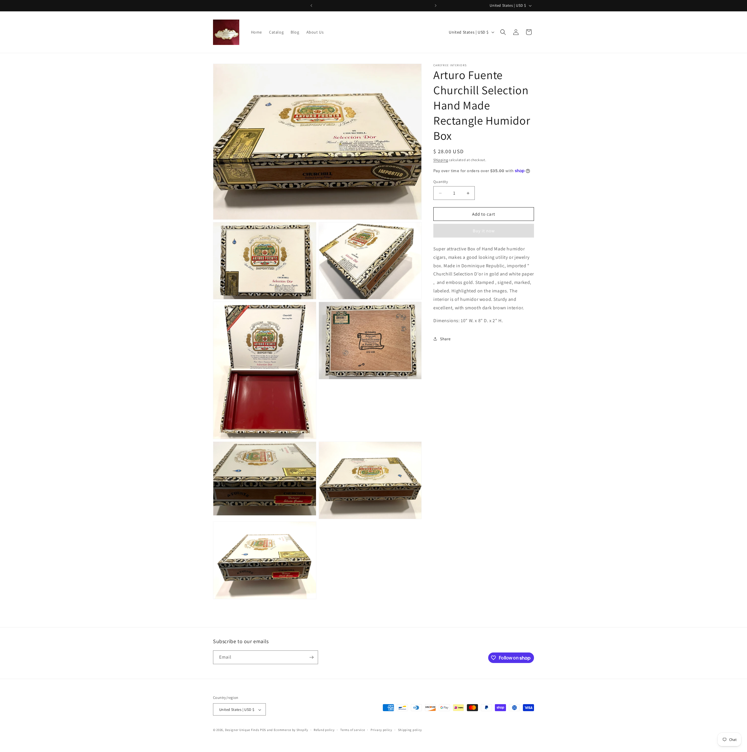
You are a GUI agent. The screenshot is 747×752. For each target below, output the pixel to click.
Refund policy (324, 730)
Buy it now (484, 230)
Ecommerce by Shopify (291, 730)
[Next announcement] (435, 5)
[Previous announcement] (311, 5)
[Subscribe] (311, 657)
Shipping (440, 160)
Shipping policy (410, 730)
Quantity (440, 181)
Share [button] (445, 338)
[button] (503, 32)
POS (263, 730)
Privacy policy (381, 730)
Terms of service (352, 730)
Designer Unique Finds (242, 730)
